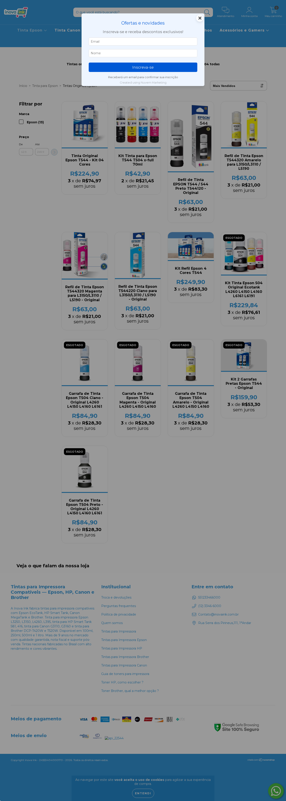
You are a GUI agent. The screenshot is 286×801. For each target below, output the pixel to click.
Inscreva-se (143, 67)
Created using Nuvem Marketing (143, 82)
